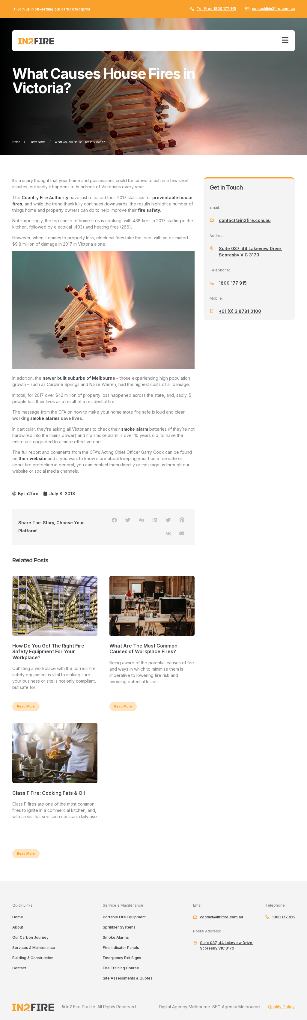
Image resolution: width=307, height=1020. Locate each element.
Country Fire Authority (45, 197)
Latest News (37, 142)
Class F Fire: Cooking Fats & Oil (48, 793)
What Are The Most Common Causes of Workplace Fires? (143, 648)
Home (16, 142)
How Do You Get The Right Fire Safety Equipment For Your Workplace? (48, 651)
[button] (114, 520)
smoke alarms (45, 418)
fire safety (149, 210)
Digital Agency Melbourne (184, 1006)
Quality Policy (281, 1006)
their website (32, 458)
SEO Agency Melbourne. (236, 1006)
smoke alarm (134, 429)
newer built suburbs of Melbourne (78, 378)
